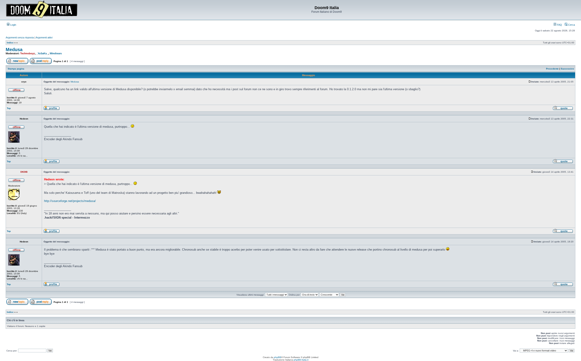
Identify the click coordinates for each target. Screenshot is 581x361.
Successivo (567, 68)
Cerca (571, 24)
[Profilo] (51, 109)
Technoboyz (27, 53)
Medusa (14, 49)
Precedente (552, 68)
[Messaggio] (529, 81)
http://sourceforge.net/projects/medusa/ (70, 201)
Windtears (56, 53)
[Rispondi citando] (563, 109)
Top (9, 108)
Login (13, 24)
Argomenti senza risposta (20, 37)
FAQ (559, 24)
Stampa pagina (16, 68)
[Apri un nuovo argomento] (17, 63)
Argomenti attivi (44, 37)
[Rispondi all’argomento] (41, 63)
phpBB (277, 357)
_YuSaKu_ (42, 53)
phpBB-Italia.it (301, 360)
